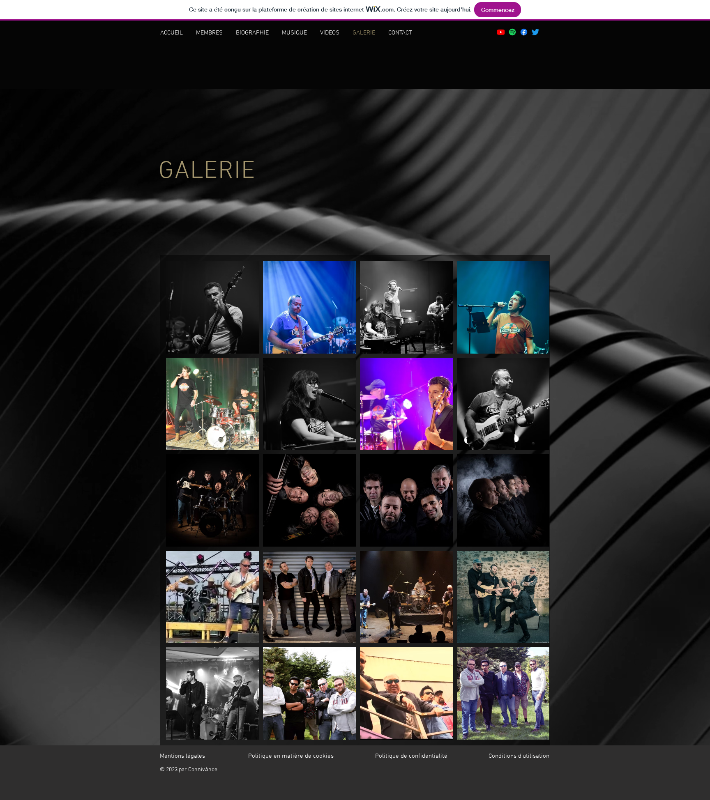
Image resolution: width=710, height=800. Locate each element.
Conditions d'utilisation (519, 756)
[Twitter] (535, 32)
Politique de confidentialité (411, 756)
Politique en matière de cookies (291, 756)
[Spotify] (512, 32)
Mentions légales (182, 756)
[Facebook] (523, 32)
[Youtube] (500, 32)
